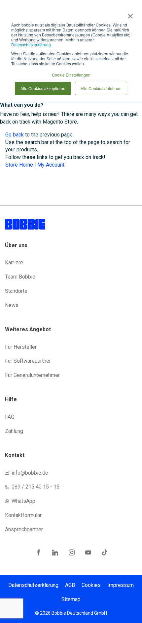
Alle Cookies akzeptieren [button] (42, 88)
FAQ (10, 417)
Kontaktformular (23, 515)
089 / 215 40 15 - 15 (35, 487)
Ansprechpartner (24, 529)
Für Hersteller (21, 347)
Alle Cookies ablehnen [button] (101, 88)
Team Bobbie (20, 277)
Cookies (91, 585)
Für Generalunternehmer (32, 375)
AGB (70, 585)
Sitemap (71, 599)
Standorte (16, 291)
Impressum (120, 585)
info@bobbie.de (30, 473)
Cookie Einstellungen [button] (71, 75)
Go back (14, 134)
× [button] (128, 14)
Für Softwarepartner (28, 361)
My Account (50, 165)
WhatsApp (23, 501)
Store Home (19, 165)
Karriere (14, 262)
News (11, 305)
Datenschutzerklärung (31, 44)
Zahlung (14, 431)
